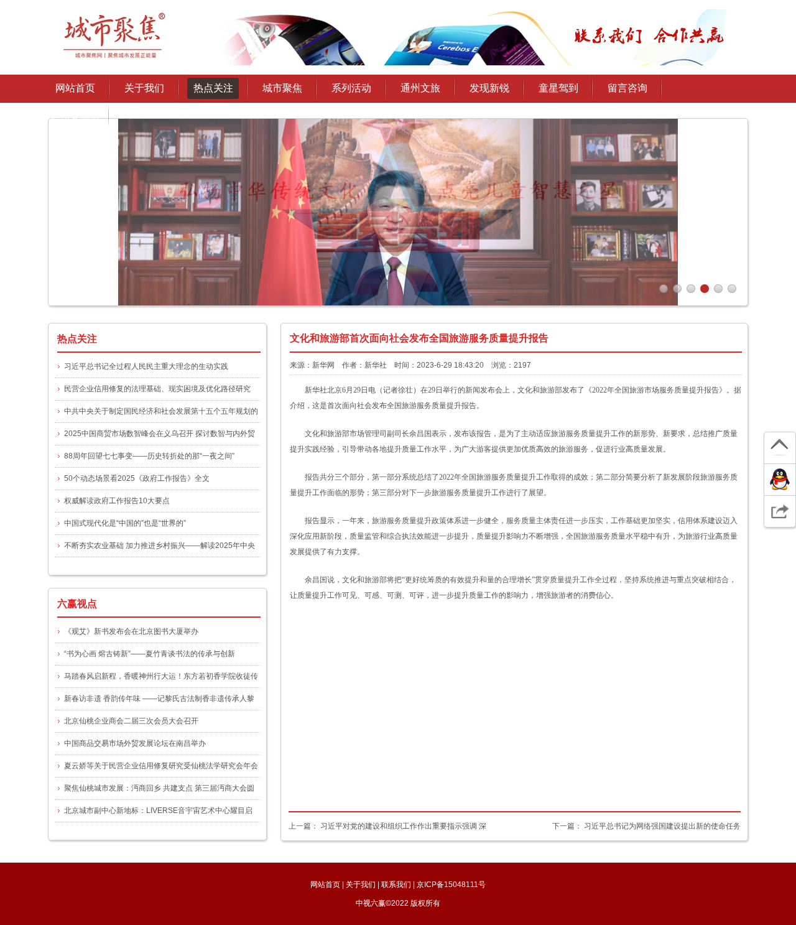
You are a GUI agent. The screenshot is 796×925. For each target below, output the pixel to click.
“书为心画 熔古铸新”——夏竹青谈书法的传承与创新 (149, 653)
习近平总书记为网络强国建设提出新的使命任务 (662, 826)
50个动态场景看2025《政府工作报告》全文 (137, 478)
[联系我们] (779, 480)
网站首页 (75, 88)
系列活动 (351, 88)
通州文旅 (420, 88)
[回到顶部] (779, 448)
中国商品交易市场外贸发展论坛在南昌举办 (135, 743)
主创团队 (148, 129)
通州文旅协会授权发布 (75, 119)
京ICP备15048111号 (451, 884)
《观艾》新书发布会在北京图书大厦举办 (131, 631)
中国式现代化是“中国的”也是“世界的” (125, 523)
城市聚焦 (282, 88)
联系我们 (148, 147)
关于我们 (148, 111)
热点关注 (213, 88)
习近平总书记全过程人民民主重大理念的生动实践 (146, 366)
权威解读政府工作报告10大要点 (117, 500)
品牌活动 (355, 111)
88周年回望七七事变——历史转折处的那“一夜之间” (149, 456)
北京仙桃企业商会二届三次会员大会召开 (131, 721)
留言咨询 (627, 88)
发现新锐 (489, 88)
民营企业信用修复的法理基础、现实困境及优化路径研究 (157, 388)
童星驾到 (558, 88)
